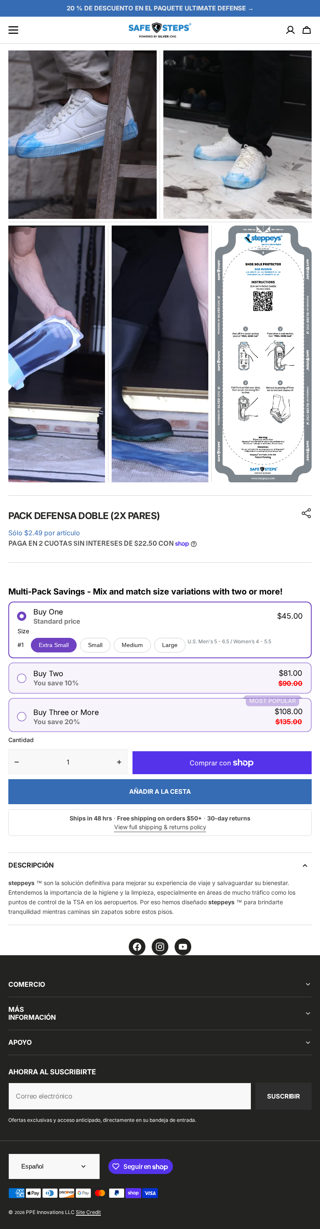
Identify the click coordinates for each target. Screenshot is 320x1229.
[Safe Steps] (160, 30)
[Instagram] (160, 946)
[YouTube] (183, 946)
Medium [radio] (132, 645)
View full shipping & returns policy (160, 826)
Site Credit (88, 1212)
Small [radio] (95, 645)
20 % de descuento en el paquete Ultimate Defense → (160, 8)
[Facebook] (137, 946)
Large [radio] (170, 645)
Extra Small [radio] (54, 645)
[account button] (290, 30)
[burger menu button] (13, 30)
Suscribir (283, 1096)
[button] (307, 30)
